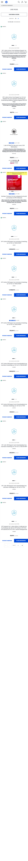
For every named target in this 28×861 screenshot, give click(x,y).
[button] (17, 173)
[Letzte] (22, 545)
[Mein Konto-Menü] (22, 2)
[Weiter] (18, 545)
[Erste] (6, 545)
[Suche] (19, 2)
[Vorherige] (10, 545)
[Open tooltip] (18, 161)
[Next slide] (19, 37)
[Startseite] (6, 2)
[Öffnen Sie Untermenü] (2, 2)
